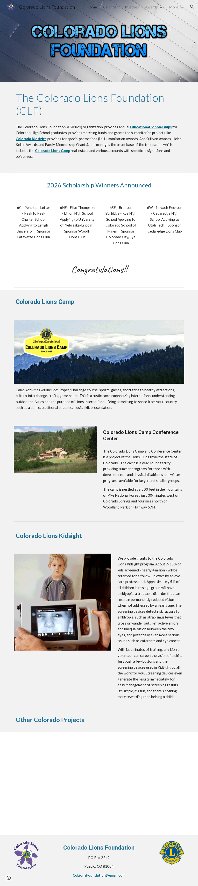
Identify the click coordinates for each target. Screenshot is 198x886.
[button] (192, 7)
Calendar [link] (110, 7)
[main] (99, 104)
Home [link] (91, 7)
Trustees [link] (131, 7)
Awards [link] (151, 7)
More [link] (173, 7)
